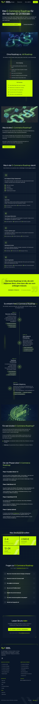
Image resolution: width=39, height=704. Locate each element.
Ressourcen (19, 2)
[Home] (5, 648)
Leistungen (12, 2)
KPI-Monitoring (16, 513)
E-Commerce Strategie (8, 135)
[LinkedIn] (2, 658)
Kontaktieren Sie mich (21, 568)
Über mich (27, 2)
